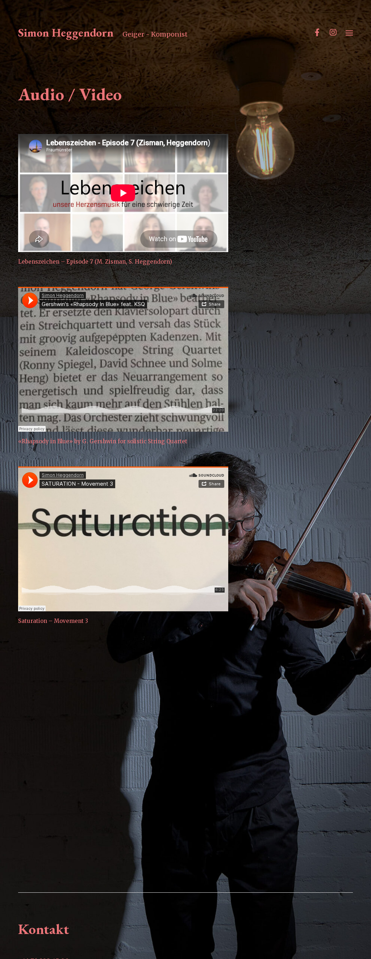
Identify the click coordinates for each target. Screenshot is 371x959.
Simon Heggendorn (65, 32)
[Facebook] (317, 32)
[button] (349, 32)
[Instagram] (333, 32)
